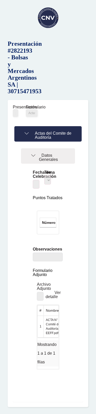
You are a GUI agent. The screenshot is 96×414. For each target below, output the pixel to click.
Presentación (15, 107)
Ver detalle (53, 294)
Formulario (32, 107)
